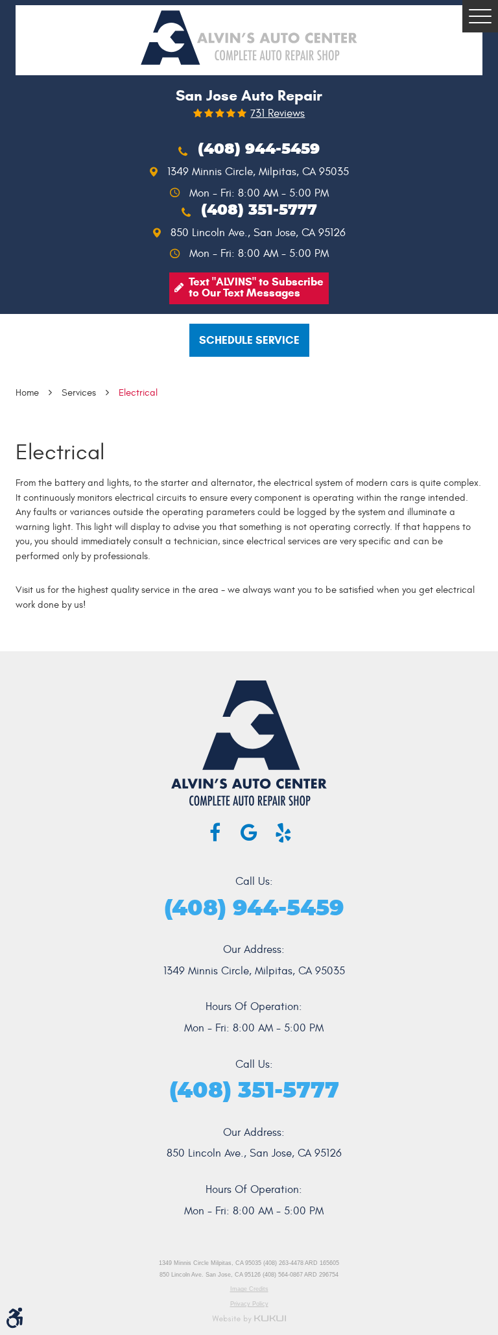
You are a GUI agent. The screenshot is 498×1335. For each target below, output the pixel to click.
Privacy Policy (249, 1304)
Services (79, 392)
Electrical (138, 392)
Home (27, 392)
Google (249, 833)
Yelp (283, 833)
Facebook (215, 833)
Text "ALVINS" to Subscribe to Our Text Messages (256, 287)
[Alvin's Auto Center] (249, 38)
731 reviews (277, 113)
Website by (249, 1319)
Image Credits (249, 1289)
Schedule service (249, 340)
